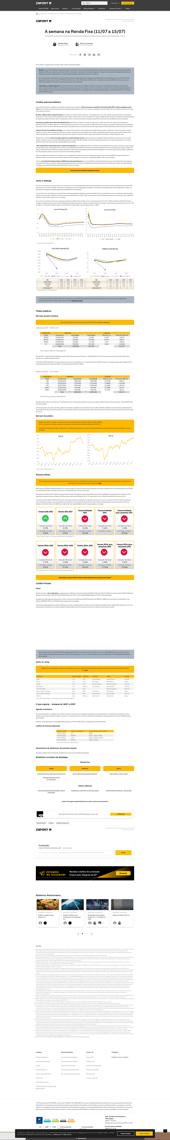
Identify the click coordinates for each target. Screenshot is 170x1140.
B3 (40, 1127)
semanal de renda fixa (63, 823)
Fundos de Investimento (43, 1074)
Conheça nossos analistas (120, 1057)
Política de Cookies (92, 1070)
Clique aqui (121, 814)
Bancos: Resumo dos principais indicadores (85, 774)
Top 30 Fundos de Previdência (70, 1074)
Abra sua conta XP (127, 3)
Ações (38, 1066)
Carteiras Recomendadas (69, 1061)
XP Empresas (90, 1074)
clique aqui (106, 322)
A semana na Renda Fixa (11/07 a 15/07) (70, 14)
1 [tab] (82, 934)
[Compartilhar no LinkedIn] (94, 55)
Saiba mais (66, 1134)
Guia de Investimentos (43, 1061)
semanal (51, 823)
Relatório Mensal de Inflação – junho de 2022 (118, 790)
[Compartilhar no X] (85, 55)
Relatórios (53, 14)
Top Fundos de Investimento (70, 1070)
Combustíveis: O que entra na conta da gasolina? (85, 790)
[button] (37, 628)
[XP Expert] (43, 3)
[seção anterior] (78, 933)
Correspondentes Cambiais (64, 1128)
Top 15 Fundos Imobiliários (69, 1057)
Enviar (123, 853)
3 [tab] (88, 934)
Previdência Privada (42, 1082)
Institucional (90, 1061)
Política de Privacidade (93, 1066)
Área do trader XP (92, 1078)
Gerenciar (56, 1134)
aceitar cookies (144, 1133)
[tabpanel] (48, 913)
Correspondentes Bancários (86, 1128)
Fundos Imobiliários (42, 1057)
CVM (54, 1127)
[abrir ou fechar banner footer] (165, 1130)
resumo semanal (41, 823)
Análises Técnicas (41, 1070)
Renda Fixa (44, 14)
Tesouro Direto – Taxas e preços (119, 774)
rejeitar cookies (126, 1133)
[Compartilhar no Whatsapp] (89, 55)
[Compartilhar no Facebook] (80, 55)
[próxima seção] (91, 933)
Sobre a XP (89, 1057)
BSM (46, 1127)
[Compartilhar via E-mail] (98, 55)
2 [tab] (85, 934)
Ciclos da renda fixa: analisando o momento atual (51, 774)
